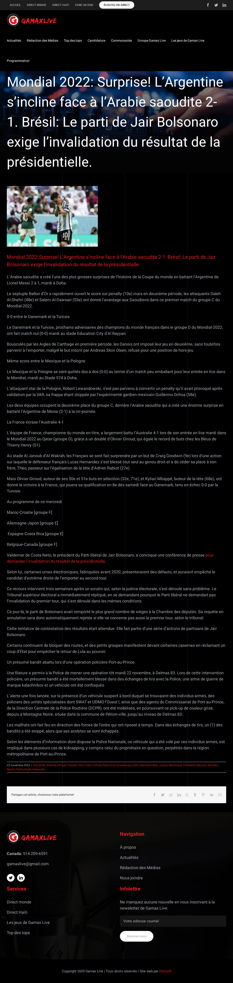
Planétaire (189, 765)
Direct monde (19, 902)
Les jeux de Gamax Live (28, 923)
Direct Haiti (17, 912)
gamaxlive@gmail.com (28, 864)
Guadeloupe (123, 765)
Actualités (39, 765)
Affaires (51, 765)
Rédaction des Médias (140, 868)
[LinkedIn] (21, 878)
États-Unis (108, 765)
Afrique (61, 765)
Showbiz (213, 765)
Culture (96, 765)
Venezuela (38, 769)
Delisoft (165, 971)
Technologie (23, 769)
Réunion (202, 765)
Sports (11, 769)
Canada (72, 765)
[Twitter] (11, 878)
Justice (163, 765)
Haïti (135, 765)
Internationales (148, 765)
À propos (128, 847)
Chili (81, 765)
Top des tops (18, 933)
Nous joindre (131, 878)
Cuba (88, 765)
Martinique (175, 765)
